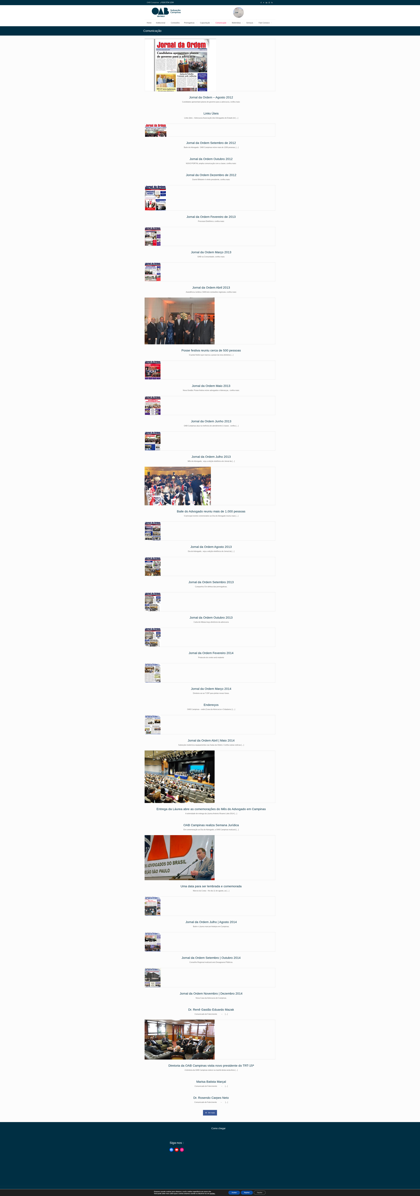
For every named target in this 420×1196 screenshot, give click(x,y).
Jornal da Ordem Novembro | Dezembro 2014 (211, 993)
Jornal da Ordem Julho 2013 (211, 456)
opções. (212, 1194)
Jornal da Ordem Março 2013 (211, 252)
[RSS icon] (272, 2)
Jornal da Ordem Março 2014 (211, 688)
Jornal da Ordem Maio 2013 (211, 386)
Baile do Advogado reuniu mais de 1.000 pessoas (211, 511)
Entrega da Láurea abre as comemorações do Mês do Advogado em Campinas (211, 809)
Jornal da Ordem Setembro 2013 (211, 582)
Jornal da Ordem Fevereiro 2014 (211, 653)
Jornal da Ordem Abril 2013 (211, 287)
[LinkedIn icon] (266, 2)
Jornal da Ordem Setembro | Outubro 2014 (211, 957)
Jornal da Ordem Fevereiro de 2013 (211, 216)
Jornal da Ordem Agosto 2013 (211, 547)
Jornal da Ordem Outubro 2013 (211, 617)
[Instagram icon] (269, 2)
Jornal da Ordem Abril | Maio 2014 (211, 740)
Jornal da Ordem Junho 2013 (211, 421)
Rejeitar (247, 1193)
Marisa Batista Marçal (211, 1081)
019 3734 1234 (168, 2)
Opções (259, 1193)
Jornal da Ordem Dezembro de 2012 (211, 175)
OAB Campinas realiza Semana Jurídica (211, 825)
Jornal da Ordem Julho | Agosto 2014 (211, 922)
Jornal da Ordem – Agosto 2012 (211, 97)
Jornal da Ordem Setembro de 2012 (211, 143)
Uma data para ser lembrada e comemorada (211, 886)
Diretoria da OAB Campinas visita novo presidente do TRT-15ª (211, 1065)
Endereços (211, 705)
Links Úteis (211, 113)
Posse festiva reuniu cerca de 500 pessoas (211, 350)
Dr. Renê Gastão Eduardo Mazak (211, 1009)
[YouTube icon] (264, 2)
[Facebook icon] (261, 2)
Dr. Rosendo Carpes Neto (211, 1097)
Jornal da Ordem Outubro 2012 (211, 159)
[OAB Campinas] (198, 12)
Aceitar (234, 1193)
